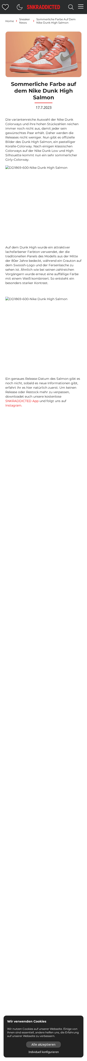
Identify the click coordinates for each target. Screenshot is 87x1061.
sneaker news (24, 21)
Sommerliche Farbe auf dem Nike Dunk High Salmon (56, 21)
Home (9, 21)
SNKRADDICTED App (22, 401)
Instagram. (13, 405)
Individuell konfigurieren (44, 1052)
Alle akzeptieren (43, 1044)
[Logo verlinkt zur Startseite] (43, 7)
